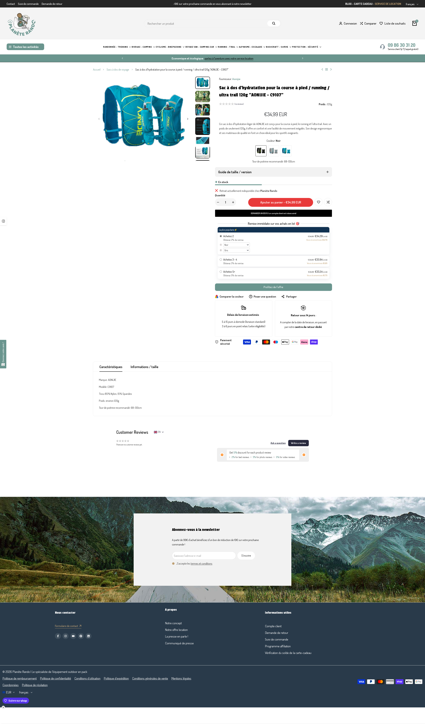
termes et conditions (201, 563)
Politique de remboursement (19, 678)
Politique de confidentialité (55, 678)
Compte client (273, 626)
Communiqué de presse (179, 643)
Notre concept (173, 623)
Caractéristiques (110, 366)
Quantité (220, 195)
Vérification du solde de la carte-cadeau (288, 653)
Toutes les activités (26, 47)
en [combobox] (159, 431)
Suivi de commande (28, 3)
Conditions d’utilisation (87, 678)
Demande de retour (52, 3)
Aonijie (236, 79)
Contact (11, 3)
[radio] (273, 241)
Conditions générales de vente (150, 678)
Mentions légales (181, 678)
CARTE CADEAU (363, 3)
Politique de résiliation (35, 685)
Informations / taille (144, 366)
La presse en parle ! (176, 636)
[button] (231, 104)
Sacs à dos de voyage (118, 69)
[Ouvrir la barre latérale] (3, 221)
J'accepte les (194, 563)
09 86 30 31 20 (401, 45)
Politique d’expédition (116, 678)
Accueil (96, 69)
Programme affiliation (278, 646)
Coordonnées (10, 685)
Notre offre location (176, 630)
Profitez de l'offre (273, 287)
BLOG (348, 3)
